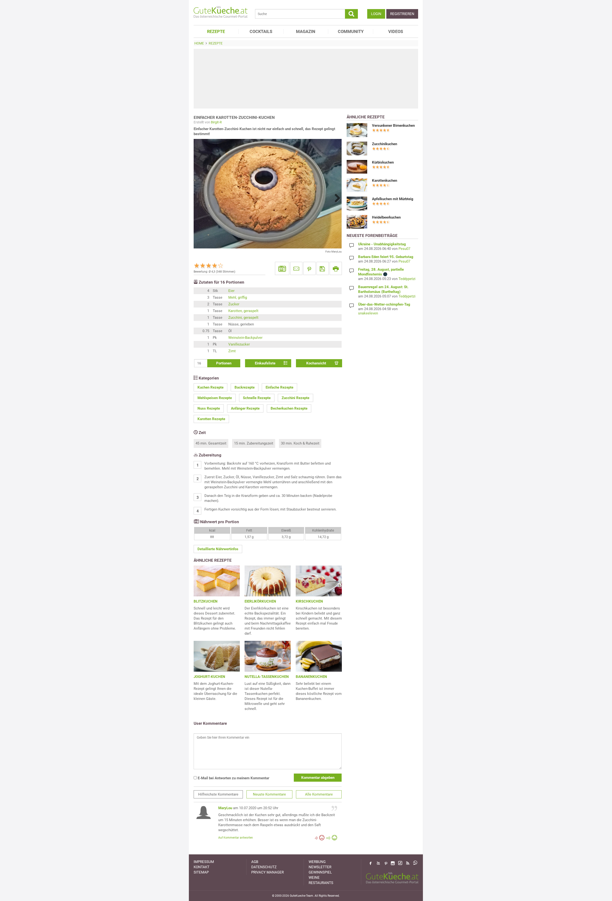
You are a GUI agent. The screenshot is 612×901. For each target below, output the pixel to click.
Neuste (269, 794)
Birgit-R (216, 122)
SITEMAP (201, 872)
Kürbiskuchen (383, 162)
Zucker (233, 304)
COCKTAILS (261, 31)
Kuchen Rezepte (210, 387)
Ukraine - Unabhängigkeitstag (382, 244)
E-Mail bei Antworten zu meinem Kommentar (233, 778)
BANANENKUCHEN (311, 677)
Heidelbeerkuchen (386, 217)
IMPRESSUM (204, 862)
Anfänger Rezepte (245, 408)
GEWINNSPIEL (320, 872)
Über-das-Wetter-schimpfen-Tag (384, 304)
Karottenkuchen (384, 180)
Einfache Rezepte (279, 387)
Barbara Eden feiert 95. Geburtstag (385, 257)
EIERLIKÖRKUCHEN (260, 601)
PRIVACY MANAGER (267, 872)
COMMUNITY (351, 31)
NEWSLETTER (320, 867)
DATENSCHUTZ (264, 867)
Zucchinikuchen (384, 144)
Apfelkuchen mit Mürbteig (392, 199)
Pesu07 (404, 249)
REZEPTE (216, 31)
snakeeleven (368, 313)
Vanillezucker (239, 344)
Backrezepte (245, 387)
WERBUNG (317, 862)
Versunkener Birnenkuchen (393, 125)
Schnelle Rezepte (257, 398)
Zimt (232, 351)
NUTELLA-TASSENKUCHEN (267, 677)
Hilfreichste (218, 794)
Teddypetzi (407, 279)
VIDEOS (395, 31)
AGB (254, 862)
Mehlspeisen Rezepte (214, 398)
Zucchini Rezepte (295, 398)
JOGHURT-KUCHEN (209, 677)
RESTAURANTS (321, 883)
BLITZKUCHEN (206, 601)
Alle (319, 794)
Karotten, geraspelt (243, 311)
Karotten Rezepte (211, 419)
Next (335, 198)
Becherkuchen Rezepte (289, 408)
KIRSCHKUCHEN (309, 601)
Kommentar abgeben (317, 777)
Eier (231, 291)
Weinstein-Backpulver (245, 337)
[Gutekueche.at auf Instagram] (393, 863)
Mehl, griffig (237, 297)
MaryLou (225, 808)
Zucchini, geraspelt (243, 317)
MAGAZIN (305, 31)
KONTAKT (201, 867)
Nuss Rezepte (208, 408)
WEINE (314, 877)
